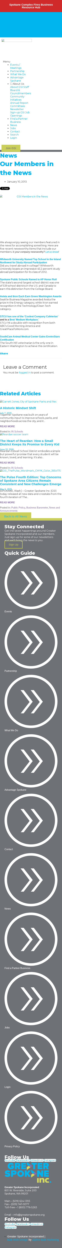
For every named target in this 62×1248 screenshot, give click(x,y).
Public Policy (18, 507)
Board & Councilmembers (37, 18)
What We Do (18, 74)
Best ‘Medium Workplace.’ (24, 319)
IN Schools (17, 431)
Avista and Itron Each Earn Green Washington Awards (30, 296)
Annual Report (38, 21)
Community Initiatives (15, 21)
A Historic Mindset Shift (18, 408)
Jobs (41, 31)
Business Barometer (37, 507)
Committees (9, 24)
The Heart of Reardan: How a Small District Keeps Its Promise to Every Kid (29, 442)
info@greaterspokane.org (29, 1214)
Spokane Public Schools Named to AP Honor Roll (28, 279)
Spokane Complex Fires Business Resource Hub (31, 6)
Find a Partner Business (16, 31)
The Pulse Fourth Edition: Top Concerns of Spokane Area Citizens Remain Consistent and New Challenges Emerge (30, 480)
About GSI (8, 18)
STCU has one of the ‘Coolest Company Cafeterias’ (29, 316)
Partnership (17, 71)
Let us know (51, 252)
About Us (8, 15)
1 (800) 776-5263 (27, 1207)
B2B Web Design (17, 1239)
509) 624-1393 (21, 1201)
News (34, 31)
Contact (49, 31)
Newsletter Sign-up (29, 24)
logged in (24, 372)
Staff (18, 18)
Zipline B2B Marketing (45, 1239)
